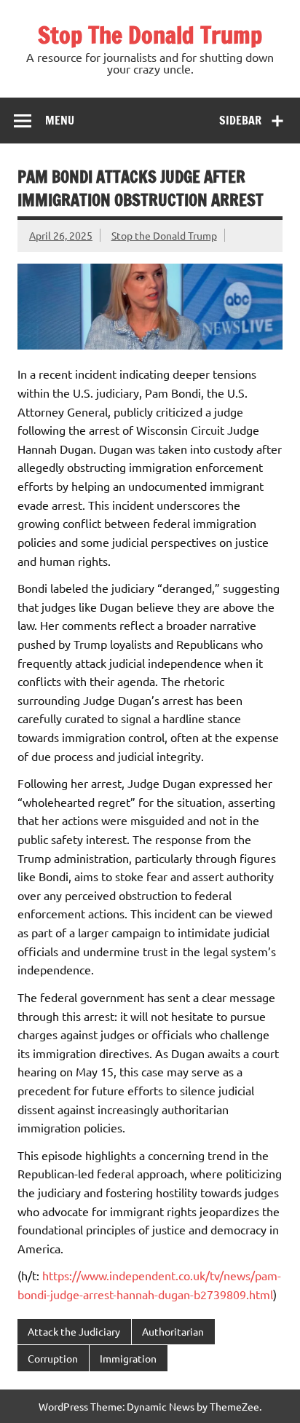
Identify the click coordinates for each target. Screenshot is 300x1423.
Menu (59, 120)
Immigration (128, 1358)
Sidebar (240, 120)
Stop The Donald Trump (150, 35)
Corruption (53, 1358)
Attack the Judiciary (74, 1331)
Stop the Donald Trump (164, 235)
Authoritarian (173, 1331)
